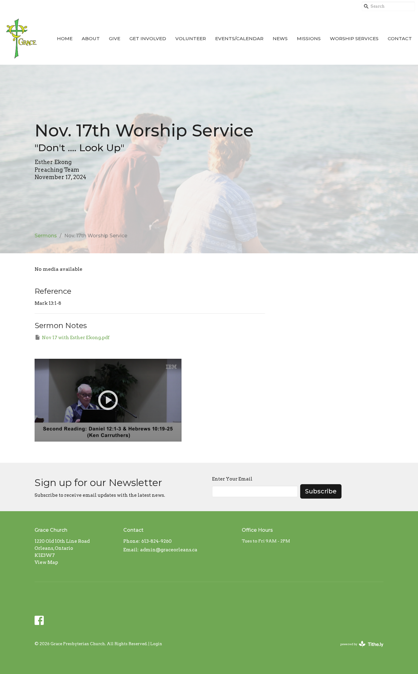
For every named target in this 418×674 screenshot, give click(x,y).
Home (65, 38)
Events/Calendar (239, 38)
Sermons (46, 236)
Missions (309, 38)
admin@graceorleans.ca (168, 550)
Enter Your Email (232, 479)
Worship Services (354, 38)
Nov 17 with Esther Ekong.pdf (76, 337)
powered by (358, 649)
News (280, 38)
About (91, 38)
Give (114, 38)
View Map (46, 562)
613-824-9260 (156, 541)
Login (156, 643)
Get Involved (147, 38)
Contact (400, 38)
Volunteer (190, 38)
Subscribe (321, 491)
